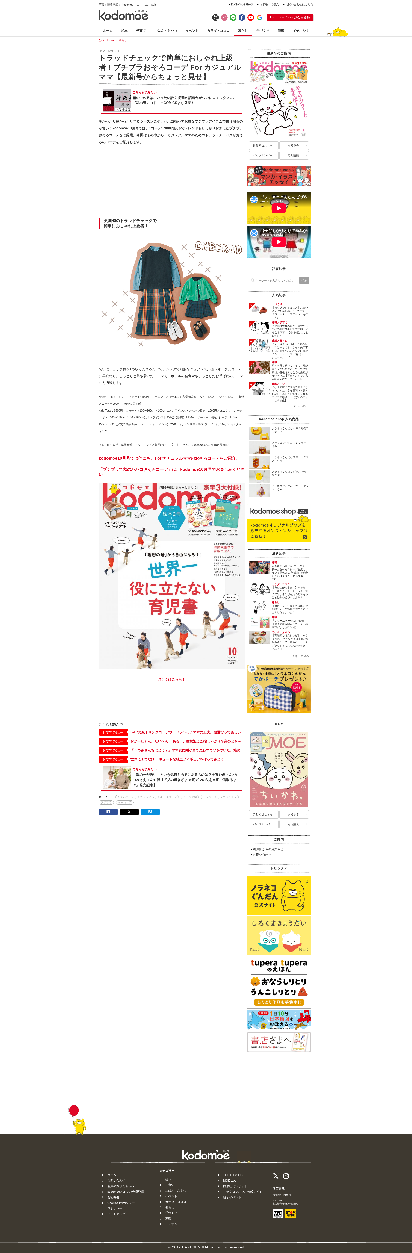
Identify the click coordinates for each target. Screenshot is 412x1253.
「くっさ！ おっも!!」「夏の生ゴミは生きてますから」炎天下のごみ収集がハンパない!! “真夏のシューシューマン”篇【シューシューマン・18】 (290, 351)
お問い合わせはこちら (299, 4)
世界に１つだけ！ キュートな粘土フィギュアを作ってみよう (177, 759)
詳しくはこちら (263, 814)
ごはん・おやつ (165, 30)
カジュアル (147, 797)
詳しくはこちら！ (171, 679)
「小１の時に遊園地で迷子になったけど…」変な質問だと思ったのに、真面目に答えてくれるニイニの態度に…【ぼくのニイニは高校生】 (290, 394)
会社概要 (113, 1197)
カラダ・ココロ (218, 30)
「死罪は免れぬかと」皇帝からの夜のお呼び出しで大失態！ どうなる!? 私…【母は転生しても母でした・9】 (290, 330)
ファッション (228, 797)
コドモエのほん (269, 4)
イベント (192, 30)
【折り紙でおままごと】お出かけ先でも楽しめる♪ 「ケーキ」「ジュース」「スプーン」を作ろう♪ (290, 312)
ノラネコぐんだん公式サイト (242, 1191)
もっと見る (302, 656)
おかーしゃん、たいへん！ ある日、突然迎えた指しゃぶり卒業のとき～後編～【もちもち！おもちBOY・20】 (187, 741)
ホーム (108, 30)
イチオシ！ (301, 30)
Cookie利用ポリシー (121, 1203)
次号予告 (293, 145)
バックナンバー (263, 155)
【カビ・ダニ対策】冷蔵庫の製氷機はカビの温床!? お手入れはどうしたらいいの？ (290, 609)
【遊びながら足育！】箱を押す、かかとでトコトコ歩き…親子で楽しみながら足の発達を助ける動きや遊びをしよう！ (290, 592)
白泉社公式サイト (235, 1186)
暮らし (243, 30)
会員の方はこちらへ (120, 1186)
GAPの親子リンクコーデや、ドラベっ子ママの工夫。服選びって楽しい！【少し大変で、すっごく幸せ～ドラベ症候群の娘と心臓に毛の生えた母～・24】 (187, 732)
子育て (141, 30)
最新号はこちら (263, 145)
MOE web (229, 1180)
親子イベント (232, 1197)
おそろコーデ (125, 797)
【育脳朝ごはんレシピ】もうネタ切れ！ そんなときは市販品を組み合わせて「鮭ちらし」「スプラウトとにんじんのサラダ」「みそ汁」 (290, 642)
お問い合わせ (262, 855)
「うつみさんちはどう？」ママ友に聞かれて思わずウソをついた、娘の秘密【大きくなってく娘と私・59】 (187, 750)
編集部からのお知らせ (268, 849)
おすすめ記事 (112, 732)
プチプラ (106, 802)
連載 (281, 30)
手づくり (262, 30)
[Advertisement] (172, 182)
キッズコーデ (168, 797)
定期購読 (293, 155)
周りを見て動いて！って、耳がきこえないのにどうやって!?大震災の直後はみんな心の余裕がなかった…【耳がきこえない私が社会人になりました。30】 (290, 372)
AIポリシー (114, 1208)
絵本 (124, 30)
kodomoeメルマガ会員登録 (290, 17)
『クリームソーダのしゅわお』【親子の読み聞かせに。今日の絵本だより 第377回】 (290, 624)
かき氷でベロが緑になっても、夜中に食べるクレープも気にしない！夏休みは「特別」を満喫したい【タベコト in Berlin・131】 (290, 572)
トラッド (208, 797)
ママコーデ (125, 802)
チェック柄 (190, 797)
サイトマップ (116, 1214)
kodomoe (108, 40)
